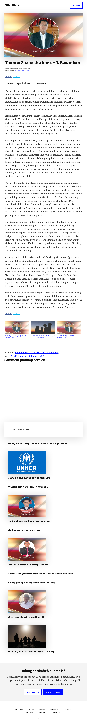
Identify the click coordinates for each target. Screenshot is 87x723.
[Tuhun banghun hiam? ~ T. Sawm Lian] (69, 327)
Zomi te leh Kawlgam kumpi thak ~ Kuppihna (29, 521)
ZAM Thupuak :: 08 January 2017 (27, 356)
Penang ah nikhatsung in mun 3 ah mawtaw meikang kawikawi (37, 443)
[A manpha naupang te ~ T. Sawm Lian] (17, 327)
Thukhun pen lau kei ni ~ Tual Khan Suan (36, 352)
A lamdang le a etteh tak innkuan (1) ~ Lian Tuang (31, 651)
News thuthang (33, 692)
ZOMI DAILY (11, 5)
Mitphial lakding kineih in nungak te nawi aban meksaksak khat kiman (40, 573)
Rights (46, 718)
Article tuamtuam (53, 692)
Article (18, 70)
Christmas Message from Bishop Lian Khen (28, 564)
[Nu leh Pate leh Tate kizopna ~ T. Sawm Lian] (43, 327)
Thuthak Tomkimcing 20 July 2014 (24, 530)
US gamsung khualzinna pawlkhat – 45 (26, 617)
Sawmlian (25, 70)
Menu (78, 5)
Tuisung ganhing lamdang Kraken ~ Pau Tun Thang (31, 582)
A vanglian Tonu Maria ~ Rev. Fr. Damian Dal (28, 486)
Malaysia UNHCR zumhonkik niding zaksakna (29, 477)
